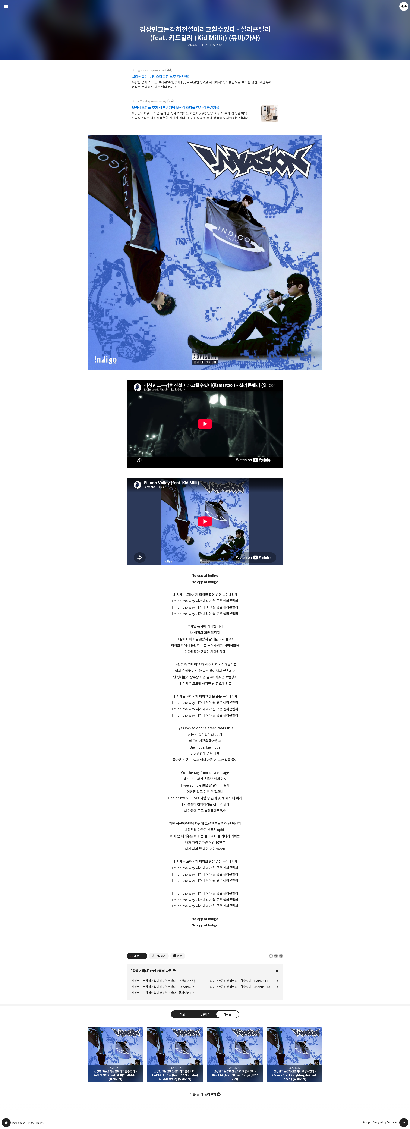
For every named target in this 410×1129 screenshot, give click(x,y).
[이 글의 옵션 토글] (143, 956)
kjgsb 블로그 (6, 1122)
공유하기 (205, 1014)
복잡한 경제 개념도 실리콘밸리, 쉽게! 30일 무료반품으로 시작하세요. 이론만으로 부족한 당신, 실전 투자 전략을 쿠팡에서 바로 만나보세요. (202, 84)
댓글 (182, 1014)
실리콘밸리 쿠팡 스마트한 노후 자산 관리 (161, 76)
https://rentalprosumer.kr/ (149, 101)
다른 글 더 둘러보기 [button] (203, 1094)
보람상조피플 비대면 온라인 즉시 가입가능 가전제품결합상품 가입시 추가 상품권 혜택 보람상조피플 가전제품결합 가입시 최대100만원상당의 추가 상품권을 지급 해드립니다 (190, 115)
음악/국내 (217, 44)
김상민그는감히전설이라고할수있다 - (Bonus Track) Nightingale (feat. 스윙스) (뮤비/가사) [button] (294, 1054)
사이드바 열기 (6, 6)
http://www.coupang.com (148, 70)
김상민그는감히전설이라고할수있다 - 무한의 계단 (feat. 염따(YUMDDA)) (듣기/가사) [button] (115, 1054)
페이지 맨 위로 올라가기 (404, 1122)
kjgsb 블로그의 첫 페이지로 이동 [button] (205, 6)
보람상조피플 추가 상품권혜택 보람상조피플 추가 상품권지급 (175, 107)
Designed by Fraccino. (385, 1122)
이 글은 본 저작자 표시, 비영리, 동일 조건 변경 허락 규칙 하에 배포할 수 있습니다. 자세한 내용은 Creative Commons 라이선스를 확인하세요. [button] (276, 956)
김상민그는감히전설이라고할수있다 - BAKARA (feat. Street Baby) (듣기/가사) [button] (235, 1054)
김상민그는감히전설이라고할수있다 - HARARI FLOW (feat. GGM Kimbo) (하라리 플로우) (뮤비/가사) (242, 981)
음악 (135, 971)
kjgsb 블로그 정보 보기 (404, 6)
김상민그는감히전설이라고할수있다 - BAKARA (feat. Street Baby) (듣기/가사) (167, 987)
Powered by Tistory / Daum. (28, 1122)
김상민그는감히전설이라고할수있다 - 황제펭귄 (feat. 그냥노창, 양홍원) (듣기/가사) (167, 993)
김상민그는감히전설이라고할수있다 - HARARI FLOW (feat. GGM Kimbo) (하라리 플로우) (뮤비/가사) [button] (175, 1054)
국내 (145, 971)
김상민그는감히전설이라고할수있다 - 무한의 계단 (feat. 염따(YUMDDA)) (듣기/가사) (167, 981)
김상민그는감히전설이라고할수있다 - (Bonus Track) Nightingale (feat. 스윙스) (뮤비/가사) (242, 987)
